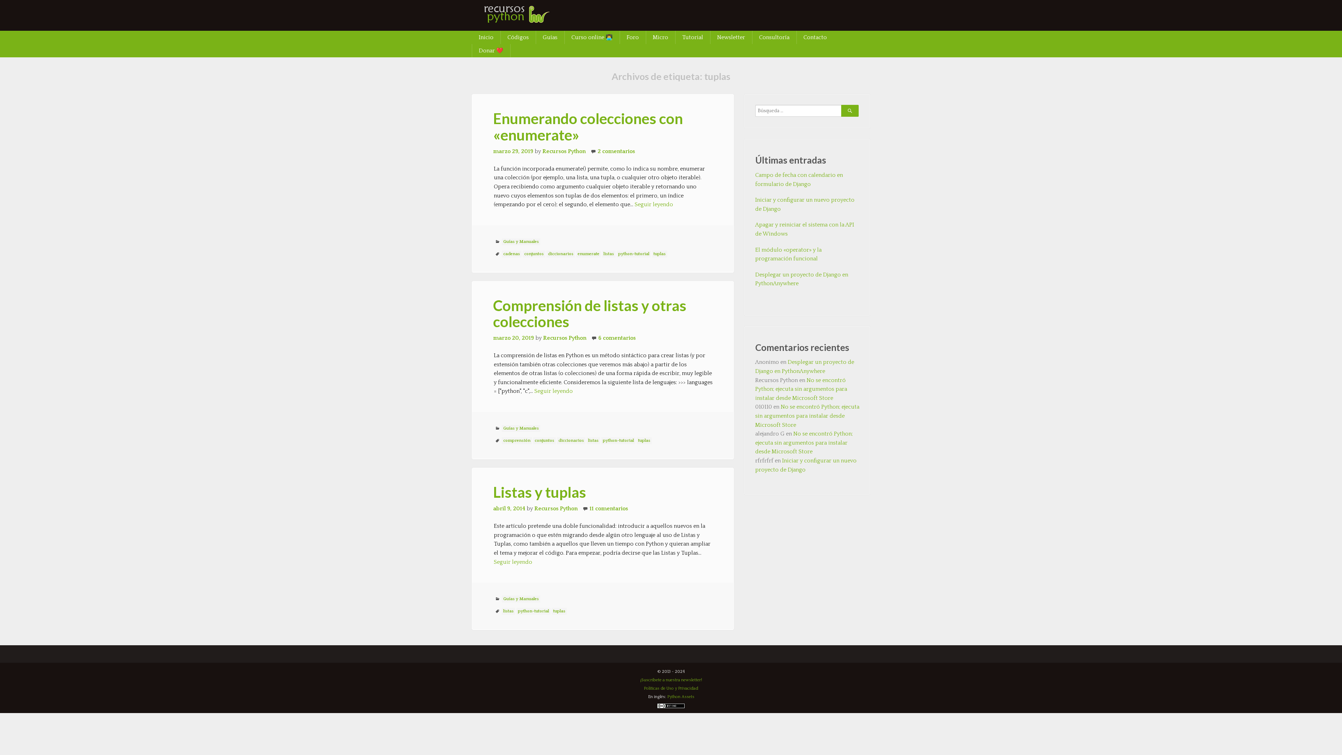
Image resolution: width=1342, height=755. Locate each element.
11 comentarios (609, 508)
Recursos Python (564, 151)
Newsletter (731, 37)
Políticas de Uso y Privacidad (671, 688)
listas (609, 254)
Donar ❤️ (491, 51)
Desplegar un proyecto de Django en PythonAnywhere (801, 279)
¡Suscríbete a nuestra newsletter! (671, 680)
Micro (660, 37)
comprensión (517, 440)
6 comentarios (617, 338)
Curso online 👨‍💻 (592, 37)
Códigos (518, 37)
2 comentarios (616, 151)
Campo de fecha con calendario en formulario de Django (799, 179)
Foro (633, 37)
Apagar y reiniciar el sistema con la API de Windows (804, 229)
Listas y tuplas (539, 492)
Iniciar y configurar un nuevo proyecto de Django (804, 204)
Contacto (815, 37)
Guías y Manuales (521, 241)
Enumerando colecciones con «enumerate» (588, 126)
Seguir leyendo (654, 204)
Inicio (486, 37)
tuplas (660, 254)
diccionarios (560, 254)
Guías (550, 37)
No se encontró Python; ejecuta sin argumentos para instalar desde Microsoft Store (801, 389)
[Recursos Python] (524, 19)
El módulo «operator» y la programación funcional (788, 254)
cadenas (511, 254)
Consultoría (774, 37)
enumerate (588, 254)
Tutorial (692, 37)
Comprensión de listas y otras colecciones (589, 313)
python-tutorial (633, 254)
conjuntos (534, 254)
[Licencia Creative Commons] (671, 707)
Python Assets (680, 697)
